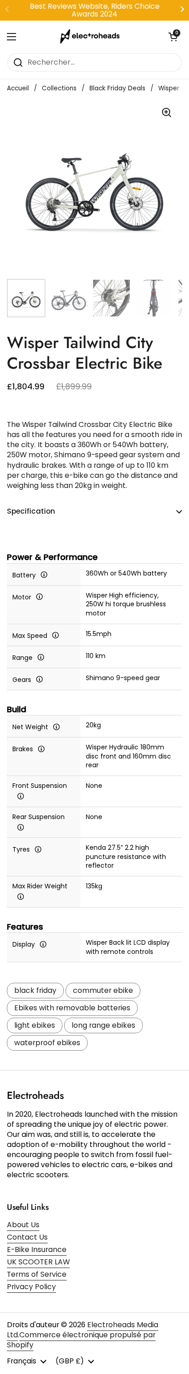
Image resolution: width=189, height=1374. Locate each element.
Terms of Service (37, 1274)
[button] (173, 37)
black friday (35, 990)
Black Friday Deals (117, 88)
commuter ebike (103, 990)
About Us (23, 1224)
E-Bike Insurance (37, 1249)
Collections (59, 88)
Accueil (18, 88)
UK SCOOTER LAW (38, 1262)
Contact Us (27, 1237)
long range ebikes (103, 1025)
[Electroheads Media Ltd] (92, 37)
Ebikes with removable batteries (72, 1008)
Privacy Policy (31, 1286)
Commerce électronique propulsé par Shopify (81, 1340)
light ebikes (34, 1025)
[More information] (44, 574)
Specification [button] (31, 511)
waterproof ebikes (47, 1042)
